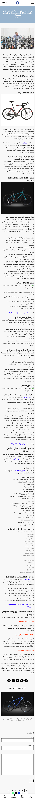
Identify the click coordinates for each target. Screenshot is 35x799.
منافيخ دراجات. (29, 539)
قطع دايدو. (30, 565)
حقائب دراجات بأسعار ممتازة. (25, 532)
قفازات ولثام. (30, 543)
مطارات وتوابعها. (28, 560)
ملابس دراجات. (29, 546)
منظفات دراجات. (29, 541)
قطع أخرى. (30, 567)
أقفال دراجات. (30, 551)
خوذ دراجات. (30, 534)
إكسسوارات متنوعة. (27, 555)
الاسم (32, 737)
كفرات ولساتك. (29, 558)
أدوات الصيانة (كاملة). (27, 572)
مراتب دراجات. (29, 548)
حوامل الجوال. (30, 536)
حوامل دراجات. (29, 570)
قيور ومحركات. (29, 562)
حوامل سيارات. (29, 553)
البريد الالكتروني (30, 745)
